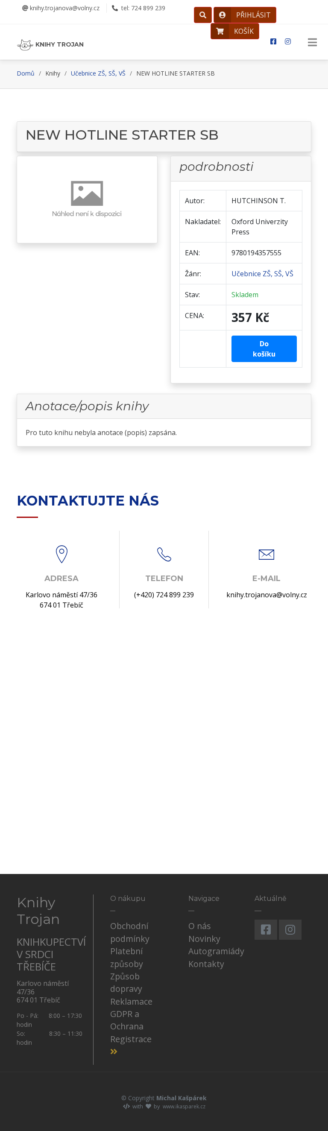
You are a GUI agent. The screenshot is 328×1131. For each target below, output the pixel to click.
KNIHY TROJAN (59, 44)
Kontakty (206, 964)
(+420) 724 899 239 (164, 594)
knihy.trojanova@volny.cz (64, 8)
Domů (26, 73)
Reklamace (131, 1001)
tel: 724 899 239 (142, 8)
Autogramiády (216, 951)
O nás (199, 926)
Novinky (204, 938)
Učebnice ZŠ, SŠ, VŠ (98, 73)
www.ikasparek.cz (184, 1106)
